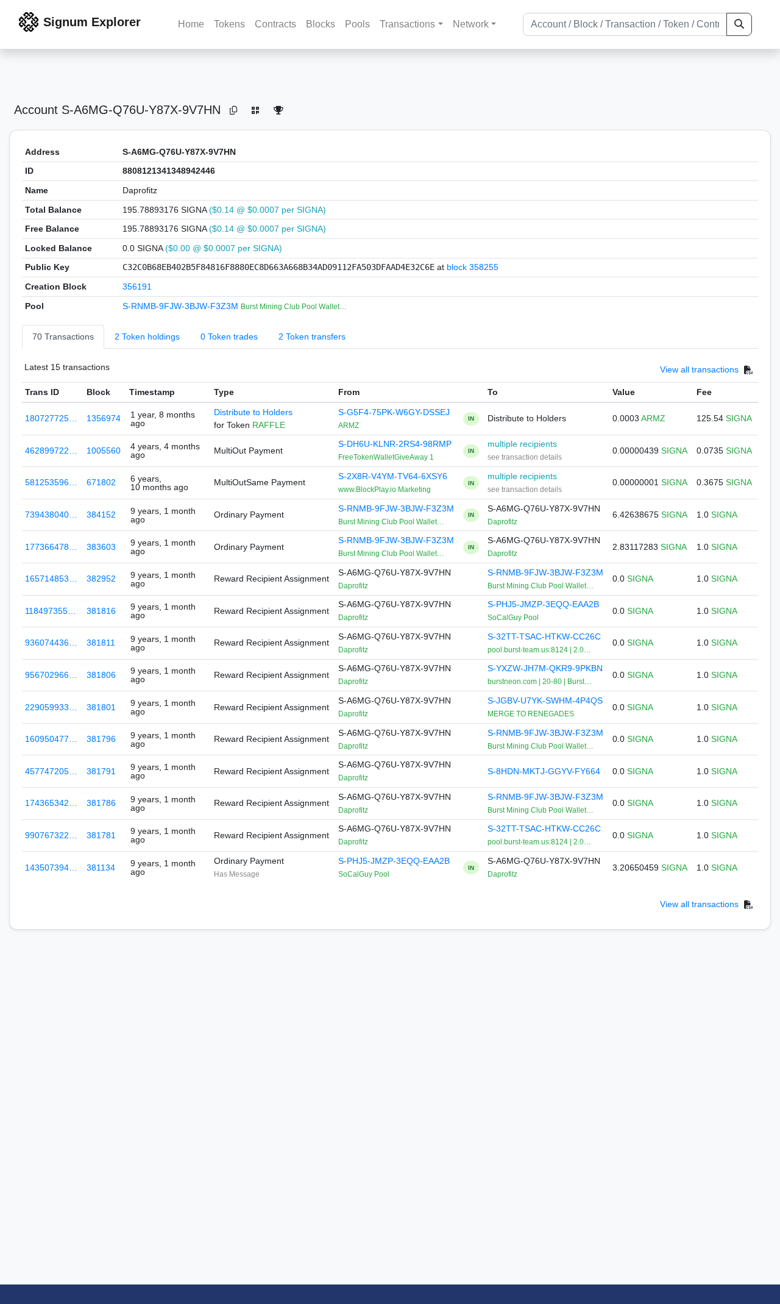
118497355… (50, 611)
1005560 (104, 450)
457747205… (51, 771)
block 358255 (472, 267)
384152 (101, 514)
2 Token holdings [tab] (147, 336)
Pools (357, 24)
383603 (101, 547)
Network (471, 24)
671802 (101, 482)
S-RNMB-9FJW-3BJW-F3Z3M (181, 306)
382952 (101, 578)
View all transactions (699, 370)
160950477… (51, 739)
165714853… (51, 578)
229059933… (51, 707)
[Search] (739, 24)
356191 (137, 286)
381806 (101, 675)
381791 (101, 771)
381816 (101, 611)
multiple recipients (522, 444)
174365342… (51, 803)
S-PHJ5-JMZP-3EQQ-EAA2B (543, 604)
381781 (101, 835)
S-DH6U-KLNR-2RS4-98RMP (395, 444)
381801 (101, 707)
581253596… (51, 482)
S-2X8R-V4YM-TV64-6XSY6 (392, 476)
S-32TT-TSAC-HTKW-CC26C (544, 636)
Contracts (275, 24)
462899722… (51, 450)
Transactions (407, 24)
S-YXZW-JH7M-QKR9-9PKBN (545, 668)
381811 (101, 642)
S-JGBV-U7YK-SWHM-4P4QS (545, 700)
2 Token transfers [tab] (312, 336)
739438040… (51, 514)
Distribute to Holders (253, 412)
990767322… (51, 835)
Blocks (320, 24)
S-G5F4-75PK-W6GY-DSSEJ (394, 412)
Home (191, 24)
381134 (101, 867)
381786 (101, 803)
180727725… (51, 418)
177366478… (51, 547)
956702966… (51, 675)
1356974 (104, 418)
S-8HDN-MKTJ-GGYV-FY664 (544, 771)
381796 (101, 739)
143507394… (51, 867)
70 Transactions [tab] (63, 336)
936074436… (51, 642)
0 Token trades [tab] (229, 336)
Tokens (229, 24)
